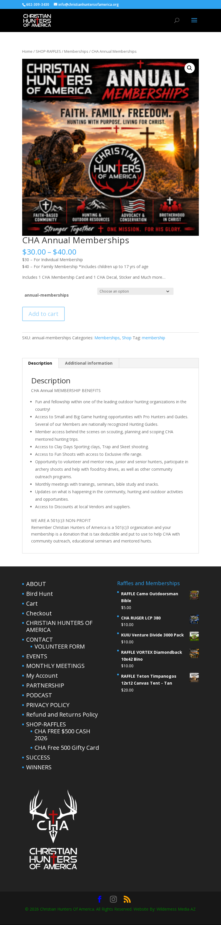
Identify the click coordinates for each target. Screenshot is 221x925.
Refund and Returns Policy (62, 714)
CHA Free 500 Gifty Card (67, 747)
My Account (42, 675)
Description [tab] (40, 363)
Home (27, 51)
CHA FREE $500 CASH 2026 (62, 734)
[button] (189, 68)
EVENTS (36, 656)
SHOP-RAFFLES (48, 51)
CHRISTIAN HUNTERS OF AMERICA (59, 626)
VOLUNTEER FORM (60, 646)
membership (153, 337)
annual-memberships (46, 295)
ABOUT (36, 584)
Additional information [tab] (89, 363)
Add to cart (43, 314)
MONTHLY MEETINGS (55, 666)
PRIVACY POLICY (47, 705)
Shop (127, 337)
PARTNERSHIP (45, 685)
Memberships (76, 51)
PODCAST (39, 695)
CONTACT (39, 639)
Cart (32, 603)
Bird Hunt (39, 594)
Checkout (39, 613)
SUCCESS (38, 757)
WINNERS (39, 767)
